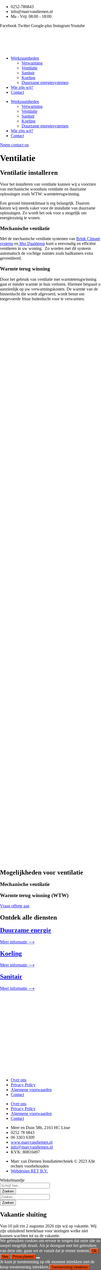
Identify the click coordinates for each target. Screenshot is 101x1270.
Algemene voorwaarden (31, 1089)
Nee (5, 1257)
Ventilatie (29, 68)
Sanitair (28, 72)
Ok (94, 1251)
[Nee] (38, 1258)
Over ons (18, 1080)
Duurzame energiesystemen (45, 82)
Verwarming (32, 63)
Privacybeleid (23, 1257)
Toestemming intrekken (69, 1267)
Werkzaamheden (25, 58)
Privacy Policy (23, 1084)
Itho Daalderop (31, 243)
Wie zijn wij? (22, 87)
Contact (17, 92)
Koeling (28, 77)
